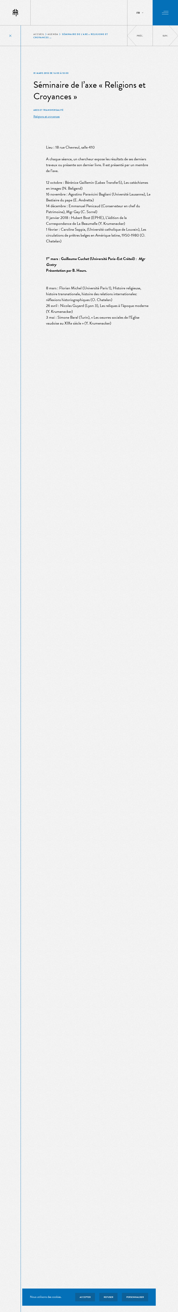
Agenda (53, 34)
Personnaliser (135, 1297)
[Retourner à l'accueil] (15, 13)
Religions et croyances (46, 116)
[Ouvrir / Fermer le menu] (165, 12)
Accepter (85, 1297)
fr (138, 13)
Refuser (108, 1297)
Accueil (38, 34)
